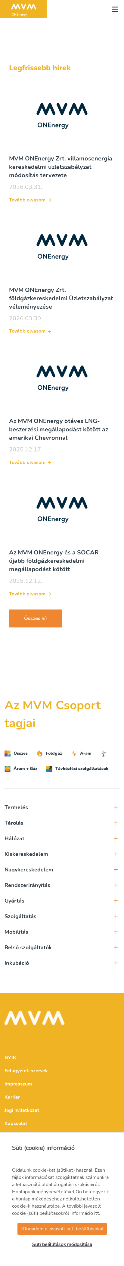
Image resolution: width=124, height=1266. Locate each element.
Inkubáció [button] (17, 963)
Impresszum (18, 1084)
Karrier (12, 1097)
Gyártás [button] (14, 900)
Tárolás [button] (14, 823)
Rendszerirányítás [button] (27, 885)
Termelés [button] (16, 807)
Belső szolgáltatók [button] (28, 947)
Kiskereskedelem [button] (26, 854)
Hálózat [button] (14, 838)
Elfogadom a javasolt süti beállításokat (62, 1229)
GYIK (10, 1057)
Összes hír (35, 618)
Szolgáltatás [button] (20, 916)
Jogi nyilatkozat (22, 1110)
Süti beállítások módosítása (62, 1244)
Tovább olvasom (27, 200)
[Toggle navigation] (113, 9)
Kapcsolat (16, 1123)
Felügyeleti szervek (26, 1071)
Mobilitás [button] (16, 932)
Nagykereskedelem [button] (29, 869)
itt (96, 1213)
